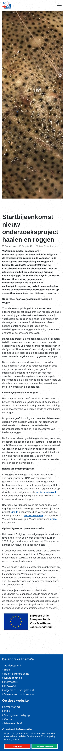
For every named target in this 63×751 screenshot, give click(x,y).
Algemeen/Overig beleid (19, 690)
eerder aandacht (33, 515)
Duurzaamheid (13, 677)
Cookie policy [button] (48, 736)
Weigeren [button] (17, 746)
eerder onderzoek (46, 492)
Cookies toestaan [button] (44, 746)
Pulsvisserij (11, 681)
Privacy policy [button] (11, 739)
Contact (9, 719)
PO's (7, 711)
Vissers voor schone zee (19, 694)
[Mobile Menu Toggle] (59, 5)
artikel (53, 518)
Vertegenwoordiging (17, 715)
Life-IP (14, 511)
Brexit (8, 669)
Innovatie (10, 686)
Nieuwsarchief (13, 723)
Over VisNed (12, 706)
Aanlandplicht (12, 665)
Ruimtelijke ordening (16, 673)
